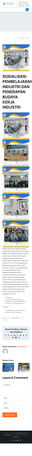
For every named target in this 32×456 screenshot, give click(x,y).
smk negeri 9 (7, 318)
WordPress (16, 437)
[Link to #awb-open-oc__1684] (27, 9)
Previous (21, 38)
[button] (3, 367)
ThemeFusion (7, 435)
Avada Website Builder (21, 433)
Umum (21, 318)
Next (26, 38)
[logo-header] (8, 3)
